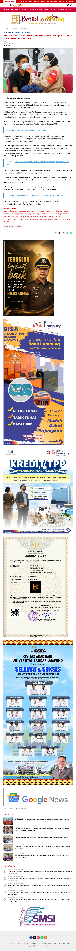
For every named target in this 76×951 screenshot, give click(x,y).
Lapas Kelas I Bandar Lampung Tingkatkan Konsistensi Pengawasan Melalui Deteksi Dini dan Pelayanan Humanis (37, 220)
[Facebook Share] (55, 233)
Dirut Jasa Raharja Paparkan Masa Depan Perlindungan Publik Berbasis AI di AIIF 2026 (31, 216)
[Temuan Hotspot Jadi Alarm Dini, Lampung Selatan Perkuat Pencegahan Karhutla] (8, 839)
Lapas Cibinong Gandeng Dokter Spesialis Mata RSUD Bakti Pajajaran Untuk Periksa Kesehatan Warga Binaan (39, 879)
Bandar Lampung (8, 32)
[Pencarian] (71, 5)
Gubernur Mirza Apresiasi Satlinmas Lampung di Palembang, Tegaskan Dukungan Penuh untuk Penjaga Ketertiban (42, 829)
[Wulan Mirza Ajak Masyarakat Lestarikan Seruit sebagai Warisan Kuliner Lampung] (8, 821)
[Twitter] (34, 937)
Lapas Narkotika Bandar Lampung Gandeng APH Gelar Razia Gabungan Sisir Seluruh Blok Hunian (35, 211)
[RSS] (45, 937)
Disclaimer (18, 943)
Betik (9, 42)
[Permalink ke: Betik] (5, 42)
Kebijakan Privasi (64, 943)
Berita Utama (19, 32)
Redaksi (26, 943)
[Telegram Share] (67, 233)
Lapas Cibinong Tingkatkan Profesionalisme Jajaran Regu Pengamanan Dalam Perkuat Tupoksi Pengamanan (39, 900)
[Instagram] (38, 937)
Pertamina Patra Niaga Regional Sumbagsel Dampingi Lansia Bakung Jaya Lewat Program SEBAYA (36, 214)
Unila (19, 226)
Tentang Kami (35, 943)
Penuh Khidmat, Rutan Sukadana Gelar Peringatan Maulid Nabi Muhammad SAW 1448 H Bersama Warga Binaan (40, 872)
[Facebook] (31, 937)
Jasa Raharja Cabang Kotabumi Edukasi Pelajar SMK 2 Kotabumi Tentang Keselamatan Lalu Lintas (38, 886)
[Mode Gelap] (68, 5)
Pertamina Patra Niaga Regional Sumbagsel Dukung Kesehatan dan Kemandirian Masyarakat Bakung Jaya (39, 893)
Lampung (27, 32)
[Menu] (4, 5)
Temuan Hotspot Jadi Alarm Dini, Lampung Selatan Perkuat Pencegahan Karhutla (41, 837)
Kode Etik (9, 943)
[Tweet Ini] (59, 233)
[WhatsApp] (42, 937)
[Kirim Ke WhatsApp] (71, 233)
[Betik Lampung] (15, 5)
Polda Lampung (9, 226)
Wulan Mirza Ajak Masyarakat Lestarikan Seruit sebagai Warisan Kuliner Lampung (42, 820)
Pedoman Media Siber (49, 943)
